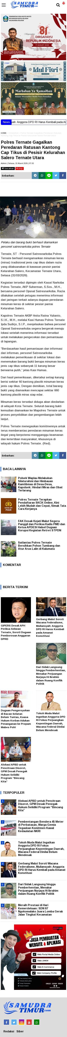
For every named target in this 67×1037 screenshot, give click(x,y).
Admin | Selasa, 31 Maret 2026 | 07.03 (17, 163)
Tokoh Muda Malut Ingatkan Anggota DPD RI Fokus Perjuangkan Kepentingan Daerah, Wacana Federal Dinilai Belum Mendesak (41, 849)
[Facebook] (62, 175)
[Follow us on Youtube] (29, 1022)
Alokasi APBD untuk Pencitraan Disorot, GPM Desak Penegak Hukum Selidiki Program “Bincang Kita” (40, 805)
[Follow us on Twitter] (14, 1022)
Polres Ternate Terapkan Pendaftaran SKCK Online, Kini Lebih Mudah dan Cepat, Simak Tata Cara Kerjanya (42, 504)
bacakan (9, 168)
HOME (3, 133)
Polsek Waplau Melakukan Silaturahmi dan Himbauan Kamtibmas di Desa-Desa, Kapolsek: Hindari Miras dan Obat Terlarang (40, 484)
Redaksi (8, 1031)
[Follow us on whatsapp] (37, 1022)
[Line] (49, 175)
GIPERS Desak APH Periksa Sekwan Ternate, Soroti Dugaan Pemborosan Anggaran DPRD (16, 632)
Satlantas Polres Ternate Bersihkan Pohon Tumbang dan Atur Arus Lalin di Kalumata (39, 545)
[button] (63, 1)
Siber (20, 1031)
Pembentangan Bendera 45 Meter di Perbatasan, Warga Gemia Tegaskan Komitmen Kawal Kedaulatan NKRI (41, 826)
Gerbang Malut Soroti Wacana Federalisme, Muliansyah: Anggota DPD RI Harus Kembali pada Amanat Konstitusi (41, 868)
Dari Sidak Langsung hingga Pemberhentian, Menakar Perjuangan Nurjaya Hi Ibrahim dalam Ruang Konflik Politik (38, 889)
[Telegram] (35, 175)
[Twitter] (55, 175)
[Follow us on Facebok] (6, 1022)
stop (20, 168)
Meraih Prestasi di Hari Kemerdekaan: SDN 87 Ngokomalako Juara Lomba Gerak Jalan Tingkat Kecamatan (40, 910)
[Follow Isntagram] (22, 1022)
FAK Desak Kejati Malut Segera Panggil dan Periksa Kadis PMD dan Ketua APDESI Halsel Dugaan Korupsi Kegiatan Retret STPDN (41, 526)
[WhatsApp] (42, 175)
